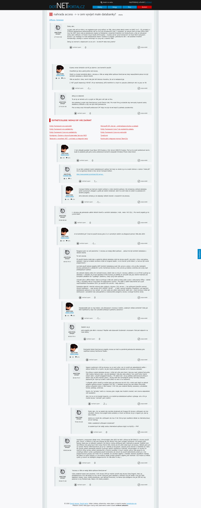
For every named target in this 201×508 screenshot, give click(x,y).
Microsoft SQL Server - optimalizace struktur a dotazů (119, 126)
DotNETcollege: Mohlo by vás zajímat (71, 120)
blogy (115, 7)
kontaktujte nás (131, 503)
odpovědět (144, 47)
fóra (129, 7)
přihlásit (149, 2)
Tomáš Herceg (74, 503)
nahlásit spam (77, 47)
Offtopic (52, 20)
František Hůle (67, 175)
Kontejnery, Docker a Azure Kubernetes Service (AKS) (68, 135)
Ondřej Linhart (60, 75)
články (99, 7)
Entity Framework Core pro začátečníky (63, 132)
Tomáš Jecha (84, 503)
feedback (199, 254)
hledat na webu (108, 2)
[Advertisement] (168, 45)
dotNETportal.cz (71, 6)
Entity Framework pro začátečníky (61, 129)
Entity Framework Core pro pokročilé (113, 132)
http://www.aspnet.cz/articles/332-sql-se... (90, 174)
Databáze (60, 20)
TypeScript (104, 135)
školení (144, 7)
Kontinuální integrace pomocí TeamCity (114, 139)
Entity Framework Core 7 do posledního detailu (117, 129)
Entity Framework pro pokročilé (61, 126)
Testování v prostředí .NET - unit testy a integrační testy (69, 139)
